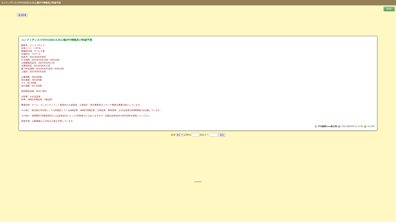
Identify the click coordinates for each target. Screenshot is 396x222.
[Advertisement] (198, 27)
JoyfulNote (198, 182)
